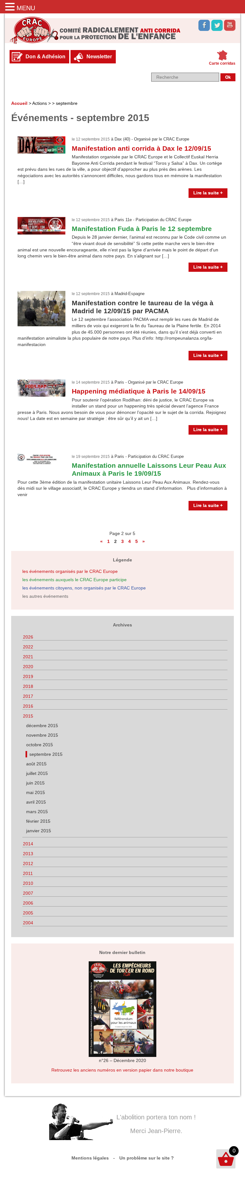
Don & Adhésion (45, 56)
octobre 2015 (39, 744)
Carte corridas (222, 63)
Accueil (19, 103)
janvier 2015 (38, 830)
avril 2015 (36, 802)
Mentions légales (90, 1157)
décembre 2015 (42, 725)
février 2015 (38, 821)
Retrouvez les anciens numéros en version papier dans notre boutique (122, 1070)
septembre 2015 (46, 754)
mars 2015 (37, 811)
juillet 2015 (37, 773)
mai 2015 (35, 792)
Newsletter (99, 56)
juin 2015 (35, 782)
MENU (26, 7)
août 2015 (36, 763)
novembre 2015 (42, 735)
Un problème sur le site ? (146, 1157)
